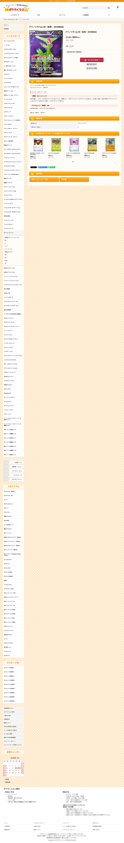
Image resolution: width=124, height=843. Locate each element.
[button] (109, 15)
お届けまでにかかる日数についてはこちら (74, 805)
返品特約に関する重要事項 (74, 52)
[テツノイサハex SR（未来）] (46, 53)
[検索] (109, 8)
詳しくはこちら (18, 798)
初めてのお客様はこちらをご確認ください (25, 802)
